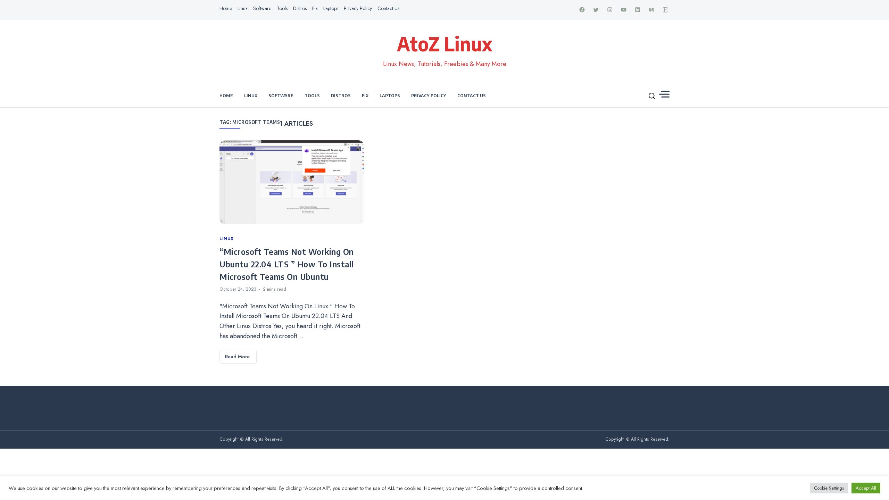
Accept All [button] (866, 488)
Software (262, 8)
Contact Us (388, 8)
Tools (282, 8)
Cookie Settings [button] (829, 488)
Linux (243, 8)
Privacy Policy (358, 8)
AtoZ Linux (444, 43)
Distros (300, 8)
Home (225, 8)
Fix (315, 8)
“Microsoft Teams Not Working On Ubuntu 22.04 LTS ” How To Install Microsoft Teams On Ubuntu (286, 264)
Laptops (330, 8)
